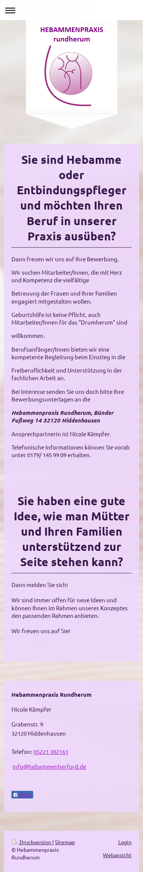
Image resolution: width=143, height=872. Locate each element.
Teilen (25, 795)
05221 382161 (51, 751)
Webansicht (117, 854)
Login (125, 841)
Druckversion (35, 841)
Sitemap (65, 841)
